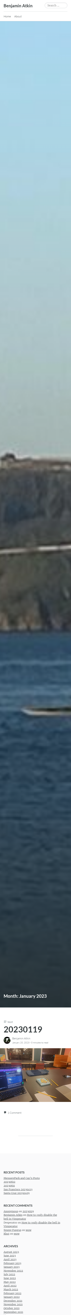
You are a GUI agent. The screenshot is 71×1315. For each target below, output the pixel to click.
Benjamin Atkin (18, 5)
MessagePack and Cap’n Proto (22, 1178)
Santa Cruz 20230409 (16, 1193)
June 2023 (10, 1255)
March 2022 (11, 1289)
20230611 (9, 1185)
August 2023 (11, 1252)
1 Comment (15, 1112)
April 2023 (10, 1259)
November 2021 (13, 1304)
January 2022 (12, 1297)
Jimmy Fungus (12, 1230)
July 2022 (9, 1274)
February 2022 (12, 1293)
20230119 (23, 1029)
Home (7, 16)
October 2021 (11, 1308)
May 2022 (10, 1282)
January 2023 (11, 1266)
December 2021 (13, 1300)
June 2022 (10, 1278)
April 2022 (10, 1285)
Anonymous (11, 1211)
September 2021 (13, 1312)
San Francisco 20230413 (18, 1189)
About (18, 16)
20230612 (9, 1182)
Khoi (6, 1233)
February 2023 (12, 1263)
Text (10, 1021)
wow (28, 1230)
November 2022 (13, 1270)
